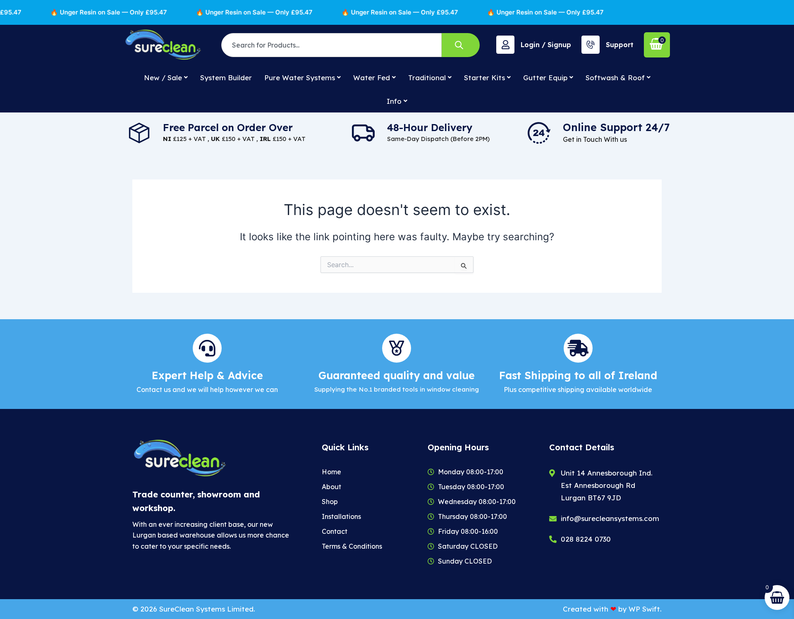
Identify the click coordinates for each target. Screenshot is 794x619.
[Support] (590, 45)
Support (620, 45)
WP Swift (644, 609)
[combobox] (331, 45)
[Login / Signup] (505, 45)
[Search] (461, 45)
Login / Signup (546, 45)
